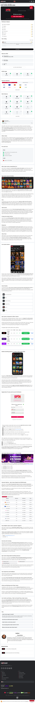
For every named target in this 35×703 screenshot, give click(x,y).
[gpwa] (11, 692)
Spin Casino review (32, 333)
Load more (17, 116)
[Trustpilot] (7, 692)
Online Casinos (21, 675)
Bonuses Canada (21, 672)
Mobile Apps (21, 676)
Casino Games (21, 677)
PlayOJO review (32, 343)
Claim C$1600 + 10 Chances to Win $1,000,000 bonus (26, 339)
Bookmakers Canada (22, 673)
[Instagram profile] (7, 668)
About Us (3, 672)
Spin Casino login (18, 429)
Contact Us (3, 673)
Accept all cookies (32, 700)
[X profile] (3, 668)
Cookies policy (27, 701)
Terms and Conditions (5, 677)
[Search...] (29, 1)
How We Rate (4, 675)
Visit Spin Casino (17, 16)
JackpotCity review (32, 339)
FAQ (2, 676)
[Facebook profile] (1, 668)
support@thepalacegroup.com (9, 535)
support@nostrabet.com (5, 688)
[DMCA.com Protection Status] (22, 692)
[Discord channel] (11, 668)
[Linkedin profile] (9, 668)
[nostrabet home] (4, 663)
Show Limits (17, 89)
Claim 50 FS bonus (25, 343)
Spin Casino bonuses (29, 464)
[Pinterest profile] (5, 668)
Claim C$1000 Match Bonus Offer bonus (26, 333)
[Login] (31, 1)
